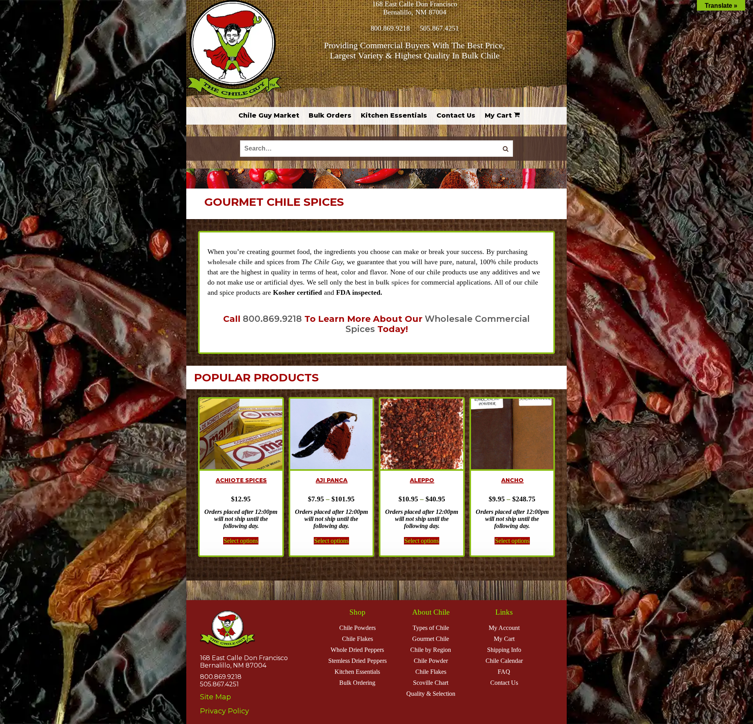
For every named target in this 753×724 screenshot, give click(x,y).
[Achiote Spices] (241, 435)
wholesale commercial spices (438, 324)
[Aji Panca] (331, 435)
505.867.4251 (439, 28)
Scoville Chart (430, 682)
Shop (357, 612)
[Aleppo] (421, 435)
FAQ (504, 671)
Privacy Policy (224, 711)
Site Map (215, 697)
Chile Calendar (504, 660)
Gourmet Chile (430, 638)
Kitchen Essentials (357, 671)
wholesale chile (230, 262)
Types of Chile (431, 627)
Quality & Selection (430, 693)
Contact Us (504, 682)
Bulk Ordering (357, 682)
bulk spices (392, 282)
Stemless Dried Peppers (357, 660)
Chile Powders (357, 627)
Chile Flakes (357, 638)
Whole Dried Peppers (357, 649)
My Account (504, 627)
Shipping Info (504, 649)
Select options (241, 540)
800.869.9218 (390, 28)
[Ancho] (512, 435)
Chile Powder (431, 660)
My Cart (504, 638)
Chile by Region (430, 649)
